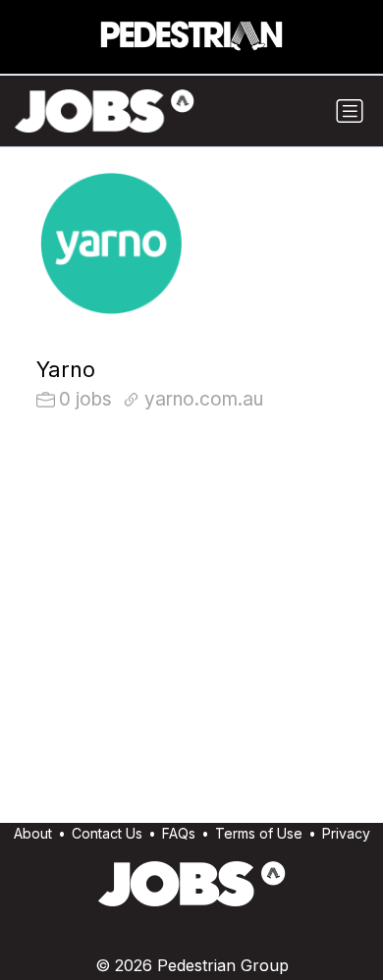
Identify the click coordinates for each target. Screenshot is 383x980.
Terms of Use (258, 833)
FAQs (178, 833)
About (33, 833)
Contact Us (107, 833)
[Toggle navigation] (349, 111)
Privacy (346, 833)
